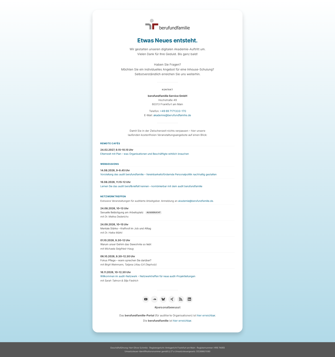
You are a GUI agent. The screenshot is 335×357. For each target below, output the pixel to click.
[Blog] (180, 299)
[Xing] (171, 299)
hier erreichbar (206, 315)
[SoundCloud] (154, 299)
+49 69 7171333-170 (173, 111)
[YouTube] (145, 299)
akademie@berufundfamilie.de (172, 115)
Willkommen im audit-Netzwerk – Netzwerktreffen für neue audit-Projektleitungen (147, 276)
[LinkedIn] (189, 299)
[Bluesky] (163, 299)
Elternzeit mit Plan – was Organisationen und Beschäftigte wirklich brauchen (144, 153)
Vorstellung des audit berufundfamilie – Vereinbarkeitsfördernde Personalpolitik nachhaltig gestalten (158, 174)
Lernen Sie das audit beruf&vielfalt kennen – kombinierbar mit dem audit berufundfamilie (151, 186)
